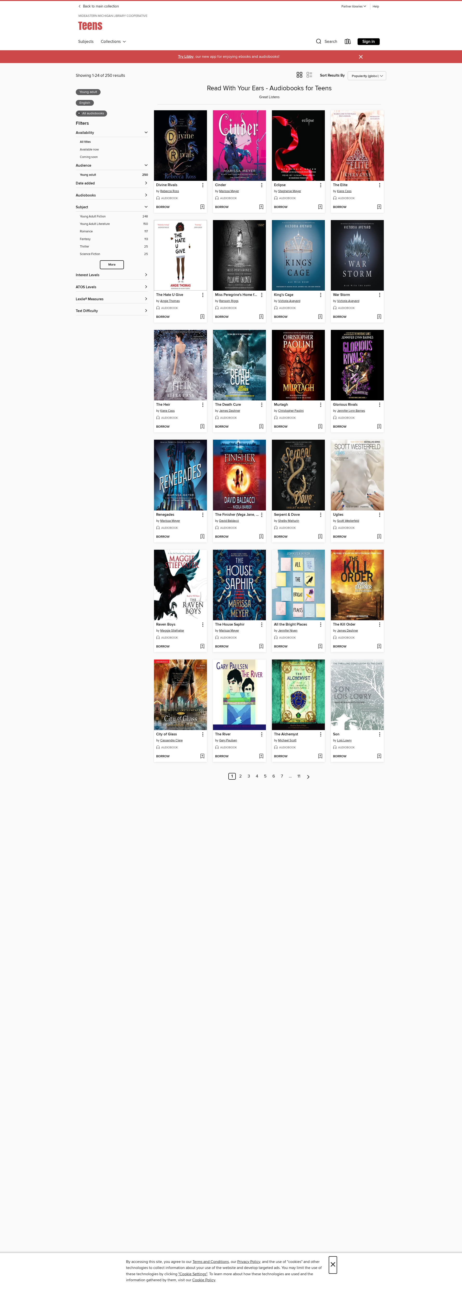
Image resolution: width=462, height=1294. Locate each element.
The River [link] (223, 734)
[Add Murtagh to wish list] (320, 427)
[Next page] (308, 776)
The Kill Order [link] (344, 624)
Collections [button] (112, 41)
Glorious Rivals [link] (345, 405)
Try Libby (185, 56)
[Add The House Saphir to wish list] (261, 647)
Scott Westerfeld (348, 521)
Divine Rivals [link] (166, 185)
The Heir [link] (163, 405)
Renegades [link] (165, 515)
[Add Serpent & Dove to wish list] (320, 537)
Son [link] (336, 734)
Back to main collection (100, 6)
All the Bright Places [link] (290, 624)
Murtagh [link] (281, 405)
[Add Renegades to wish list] (202, 537)
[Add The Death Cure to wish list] (261, 427)
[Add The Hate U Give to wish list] (202, 317)
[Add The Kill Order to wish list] (379, 647)
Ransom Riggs (228, 301)
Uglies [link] (338, 515)
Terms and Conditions (210, 1261)
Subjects (86, 41)
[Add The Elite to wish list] (379, 207)
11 (298, 776)
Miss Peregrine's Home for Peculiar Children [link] (237, 295)
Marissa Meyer (229, 191)
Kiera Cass (344, 191)
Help (376, 6)
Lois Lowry (344, 740)
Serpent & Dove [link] (287, 515)
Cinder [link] (220, 185)
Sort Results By (332, 75)
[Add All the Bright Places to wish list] (320, 647)
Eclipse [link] (280, 185)
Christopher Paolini (291, 411)
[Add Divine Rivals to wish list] (202, 207)
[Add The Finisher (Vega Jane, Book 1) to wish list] (261, 537)
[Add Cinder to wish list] (261, 207)
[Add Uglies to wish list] (379, 537)
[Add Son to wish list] (379, 756)
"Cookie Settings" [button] (192, 1274)
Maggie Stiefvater (172, 631)
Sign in (368, 41)
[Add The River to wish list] (261, 756)
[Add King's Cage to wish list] (320, 317)
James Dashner (229, 411)
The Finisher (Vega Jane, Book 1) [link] (237, 515)
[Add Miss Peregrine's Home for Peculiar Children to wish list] (261, 317)
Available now (89, 149)
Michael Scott (287, 740)
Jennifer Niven (287, 631)
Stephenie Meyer (289, 191)
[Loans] (348, 42)
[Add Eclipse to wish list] (320, 207)
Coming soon (89, 157)
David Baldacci (229, 521)
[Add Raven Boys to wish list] (202, 647)
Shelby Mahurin (288, 521)
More (112, 265)
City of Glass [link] (166, 734)
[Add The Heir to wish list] (202, 427)
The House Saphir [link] (229, 624)
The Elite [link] (340, 185)
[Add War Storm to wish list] (379, 317)
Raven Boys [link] (165, 624)
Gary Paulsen (228, 740)
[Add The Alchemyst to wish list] (320, 756)
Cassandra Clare (171, 740)
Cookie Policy (203, 1280)
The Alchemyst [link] (286, 734)
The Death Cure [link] (228, 405)
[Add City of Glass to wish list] (202, 756)
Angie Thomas (170, 301)
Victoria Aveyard (289, 301)
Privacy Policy (248, 1261)
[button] (353, 6)
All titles (85, 142)
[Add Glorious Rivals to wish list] (379, 427)
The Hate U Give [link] (169, 295)
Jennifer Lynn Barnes (351, 411)
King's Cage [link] (283, 295)
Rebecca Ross (169, 191)
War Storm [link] (341, 295)
